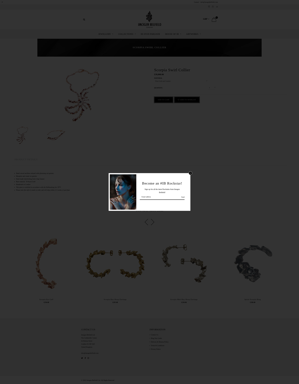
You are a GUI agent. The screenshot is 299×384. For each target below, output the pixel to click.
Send (183, 197)
